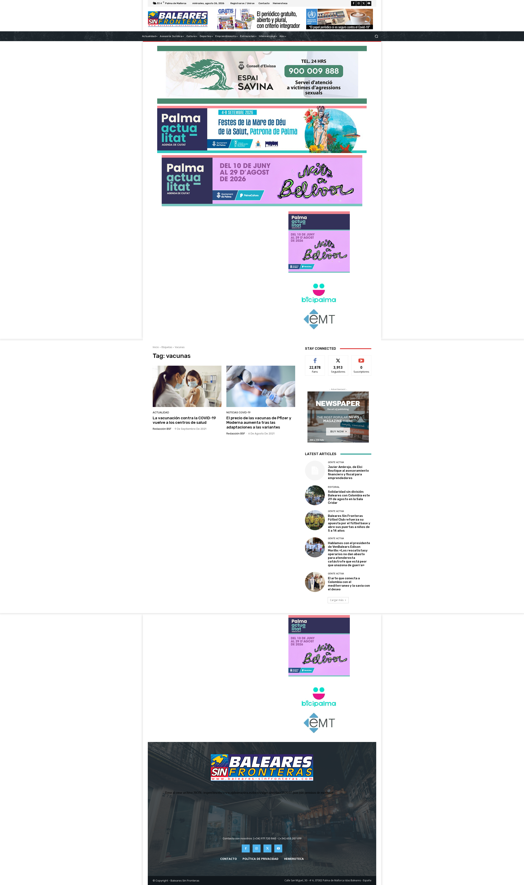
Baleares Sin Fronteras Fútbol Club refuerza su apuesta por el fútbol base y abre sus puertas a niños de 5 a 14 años (349, 523)
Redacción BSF (162, 428)
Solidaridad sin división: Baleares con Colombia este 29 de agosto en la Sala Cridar (349, 497)
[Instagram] (358, 3)
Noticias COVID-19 (238, 412)
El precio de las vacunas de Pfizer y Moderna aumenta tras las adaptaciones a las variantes (258, 423)
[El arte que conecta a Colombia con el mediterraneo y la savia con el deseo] (315, 582)
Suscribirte (361, 358)
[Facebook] (353, 3)
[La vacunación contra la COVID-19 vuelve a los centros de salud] (187, 386)
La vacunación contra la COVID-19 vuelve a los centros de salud (184, 420)
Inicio (156, 347)
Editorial (334, 487)
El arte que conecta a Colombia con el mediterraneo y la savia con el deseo (349, 583)
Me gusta (315, 358)
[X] (363, 3)
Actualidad (161, 412)
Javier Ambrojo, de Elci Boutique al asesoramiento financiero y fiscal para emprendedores (348, 472)
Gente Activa (336, 462)
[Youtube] (368, 3)
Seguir (338, 358)
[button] (376, 36)
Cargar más (336, 600)
